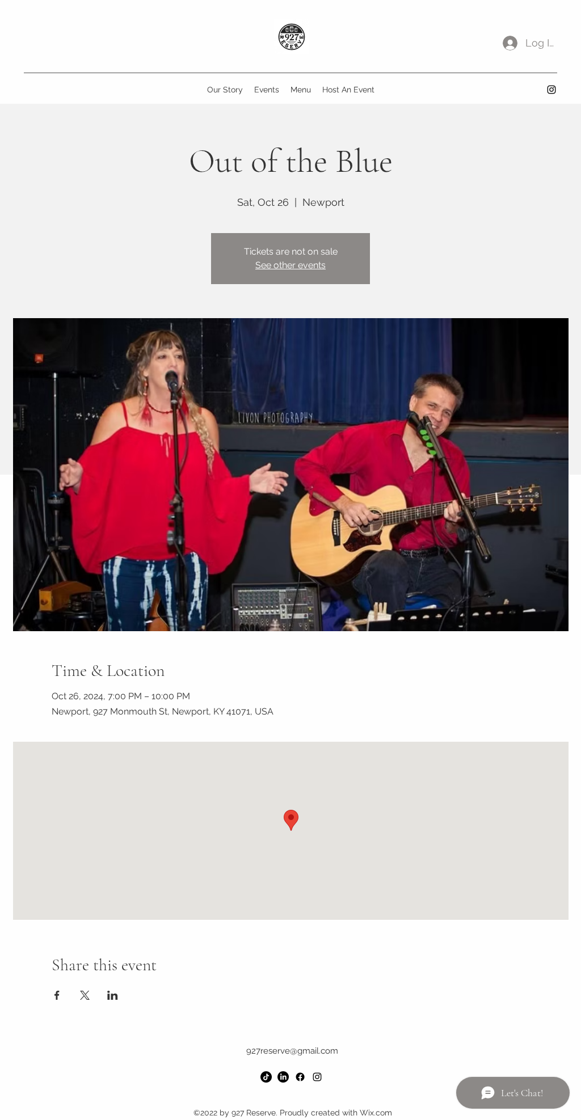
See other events (290, 265)
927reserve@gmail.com (292, 1051)
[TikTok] (266, 1077)
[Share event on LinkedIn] (112, 995)
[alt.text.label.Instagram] (551, 89)
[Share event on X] (84, 995)
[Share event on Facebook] (57, 995)
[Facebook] (300, 1077)
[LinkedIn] (283, 1077)
